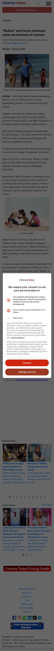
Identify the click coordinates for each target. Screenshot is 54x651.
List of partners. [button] (18, 337)
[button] (27, 318)
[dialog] (27, 325)
